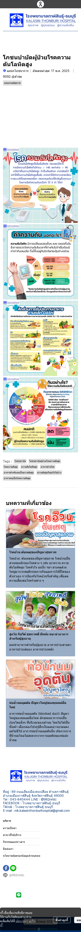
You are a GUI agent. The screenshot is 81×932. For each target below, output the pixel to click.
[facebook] (6, 868)
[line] (13, 868)
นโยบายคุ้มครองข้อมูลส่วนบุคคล (21, 855)
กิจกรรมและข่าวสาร (14, 841)
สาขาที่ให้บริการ (12, 835)
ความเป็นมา (10, 828)
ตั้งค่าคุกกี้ (62, 920)
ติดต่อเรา (8, 848)
